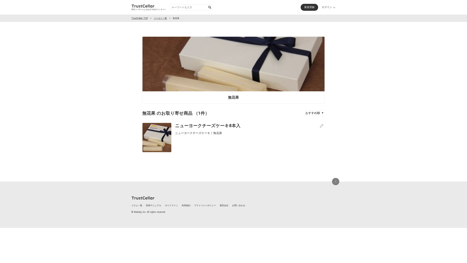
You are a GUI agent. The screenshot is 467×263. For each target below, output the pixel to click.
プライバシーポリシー (205, 205)
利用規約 (186, 205)
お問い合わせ (238, 205)
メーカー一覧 (160, 18)
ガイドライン (171, 205)
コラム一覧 (136, 205)
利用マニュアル (153, 205)
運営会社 (224, 205)
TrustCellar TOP (139, 18)
